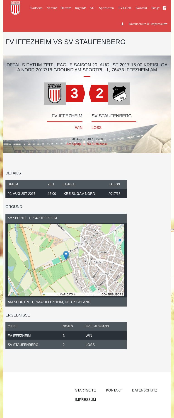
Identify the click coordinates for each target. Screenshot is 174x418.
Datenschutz (144, 390)
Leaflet (51, 294)
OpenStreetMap (89, 294)
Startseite (85, 390)
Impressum (85, 399)
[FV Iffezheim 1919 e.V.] (165, 8)
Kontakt (114, 390)
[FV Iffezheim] (15, 8)
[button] (66, 255)
